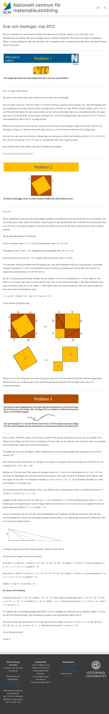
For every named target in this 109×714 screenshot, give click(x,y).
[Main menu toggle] (98, 8)
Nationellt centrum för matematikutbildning (37, 7)
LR (10, 639)
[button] (105, 8)
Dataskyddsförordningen (68, 671)
